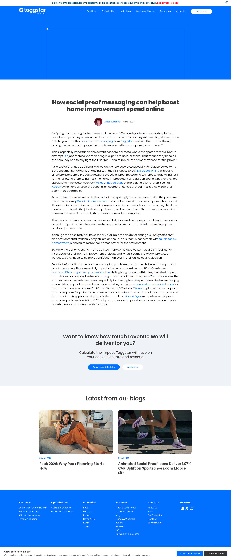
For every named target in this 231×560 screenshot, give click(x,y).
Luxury (86, 522)
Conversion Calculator (104, 367)
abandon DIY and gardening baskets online (81, 272)
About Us (181, 11)
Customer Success (61, 507)
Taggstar (127, 141)
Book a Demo (155, 522)
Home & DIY (89, 519)
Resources (165, 11)
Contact (152, 519)
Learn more (145, 555)
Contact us (132, 367)
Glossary (120, 526)
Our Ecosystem (155, 515)
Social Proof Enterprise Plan (33, 507)
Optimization (108, 11)
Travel (86, 526)
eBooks (119, 522)
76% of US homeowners (91, 201)
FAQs (118, 530)
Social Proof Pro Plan (29, 511)
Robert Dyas (115, 183)
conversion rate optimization (155, 284)
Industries (126, 11)
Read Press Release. (168, 2)
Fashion (87, 511)
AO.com (57, 187)
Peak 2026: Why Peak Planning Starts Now (71, 466)
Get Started (201, 11)
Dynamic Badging (28, 519)
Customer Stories (145, 11)
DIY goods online (148, 171)
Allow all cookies (189, 554)
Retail (86, 507)
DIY (66, 156)
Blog (118, 515)
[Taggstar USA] (32, 11)
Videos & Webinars (125, 519)
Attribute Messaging (29, 515)
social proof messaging (97, 141)
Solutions (91, 11)
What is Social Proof (126, 507)
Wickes (98, 183)
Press (150, 511)
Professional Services (62, 511)
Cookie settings (215, 554)
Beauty (87, 515)
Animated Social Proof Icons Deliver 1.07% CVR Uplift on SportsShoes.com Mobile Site (154, 468)
